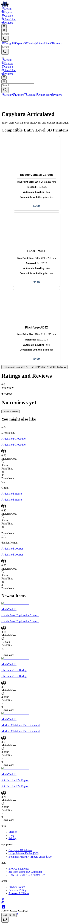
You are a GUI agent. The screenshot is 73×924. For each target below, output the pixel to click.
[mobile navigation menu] (4, 26)
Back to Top (9, 915)
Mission (13, 831)
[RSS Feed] (18, 914)
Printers (8, 22)
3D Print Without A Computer (25, 871)
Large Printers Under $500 (23, 853)
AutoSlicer (10, 19)
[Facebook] (2, 899)
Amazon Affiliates (19, 893)
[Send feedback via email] (5, 920)
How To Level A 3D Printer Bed (27, 874)
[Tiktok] (3, 908)
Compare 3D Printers (20, 850)
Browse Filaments (19, 868)
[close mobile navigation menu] (4, 30)
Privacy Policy (17, 886)
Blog (11, 835)
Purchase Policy (17, 890)
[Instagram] (2, 903)
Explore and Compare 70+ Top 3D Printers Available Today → (34, 367)
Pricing (12, 838)
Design (8, 8)
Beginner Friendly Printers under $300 (30, 856)
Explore (8, 12)
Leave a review (10, 411)
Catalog (8, 15)
